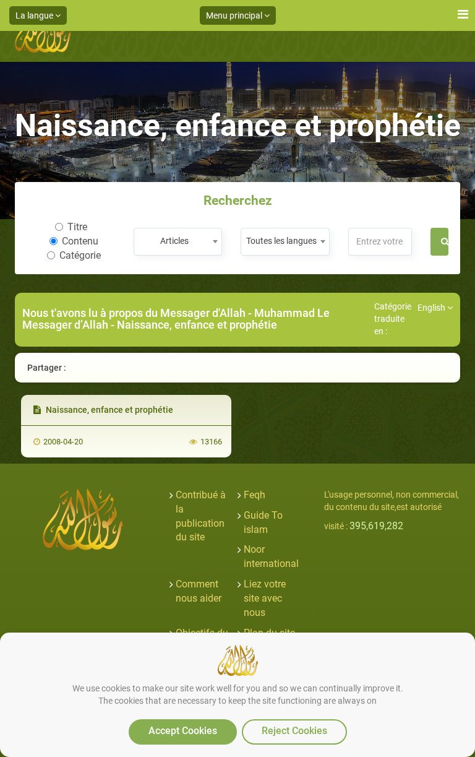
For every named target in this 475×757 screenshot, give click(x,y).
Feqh (254, 495)
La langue (35, 15)
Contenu (80, 241)
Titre (77, 227)
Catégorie (80, 255)
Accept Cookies (182, 731)
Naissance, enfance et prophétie (108, 410)
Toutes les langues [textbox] (281, 241)
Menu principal (235, 15)
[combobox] (178, 242)
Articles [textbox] (174, 241)
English (432, 308)
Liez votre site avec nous (265, 598)
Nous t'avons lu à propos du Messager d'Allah (135, 312)
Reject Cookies (294, 731)
